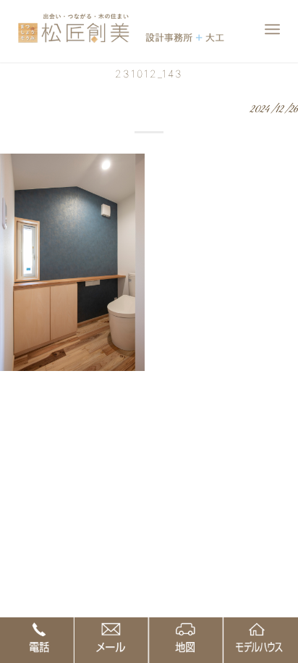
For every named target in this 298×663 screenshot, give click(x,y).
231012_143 (149, 73)
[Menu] (272, 29)
